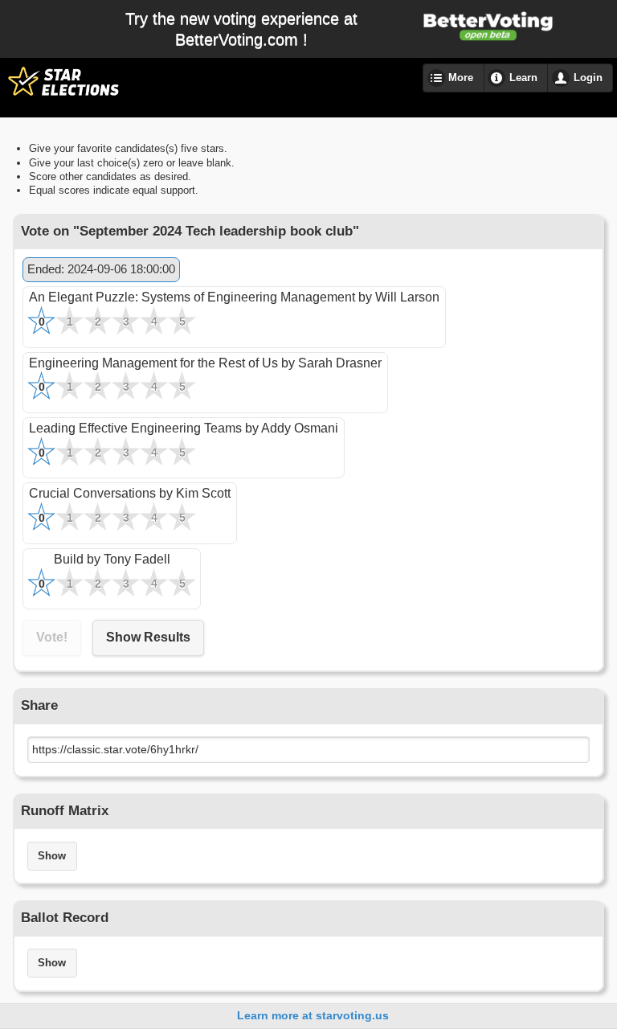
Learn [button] (523, 78)
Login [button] (588, 78)
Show (52, 856)
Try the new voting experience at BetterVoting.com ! (241, 29)
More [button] (460, 78)
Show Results (148, 637)
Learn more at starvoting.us (313, 1015)
